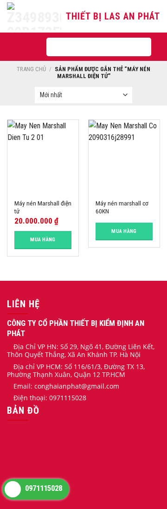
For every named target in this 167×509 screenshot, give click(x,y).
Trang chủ (31, 69)
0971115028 (42, 488)
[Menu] (25, 47)
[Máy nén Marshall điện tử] (42, 155)
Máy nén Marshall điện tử (42, 207)
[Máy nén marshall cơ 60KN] (124, 155)
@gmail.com (100, 386)
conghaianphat (57, 386)
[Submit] (135, 47)
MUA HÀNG (43, 240)
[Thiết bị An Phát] (35, 16)
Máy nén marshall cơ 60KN (122, 207)
